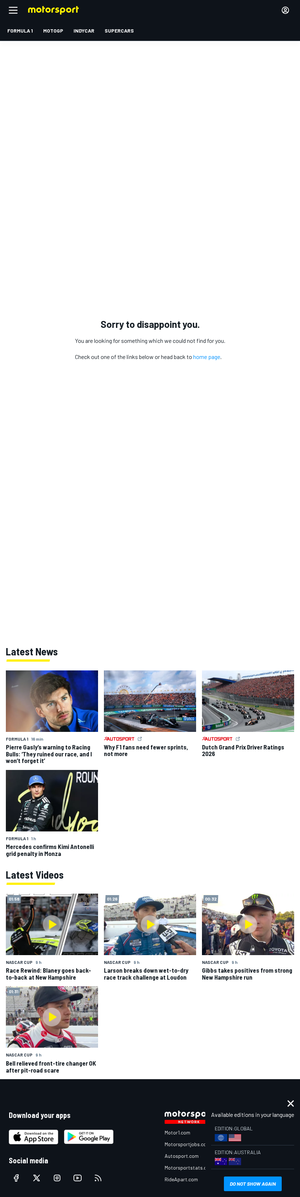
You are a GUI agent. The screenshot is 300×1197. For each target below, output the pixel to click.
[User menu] (285, 10)
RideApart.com (181, 1179)
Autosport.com (182, 1156)
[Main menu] (13, 10)
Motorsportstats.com (189, 1167)
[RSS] (98, 1178)
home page (206, 356)
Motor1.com (177, 1132)
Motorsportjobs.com (187, 1144)
